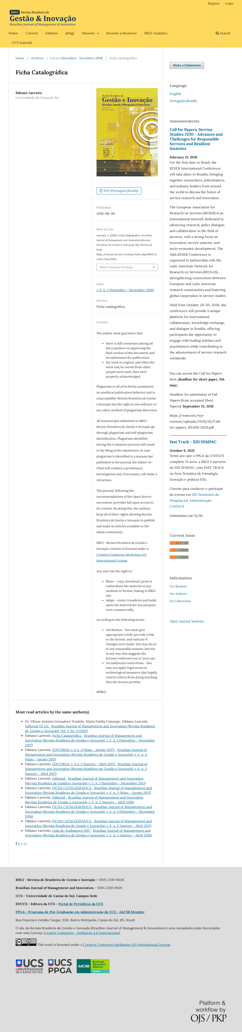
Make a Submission (187, 65)
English (175, 94)
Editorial (59, 778)
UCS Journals (22, 42)
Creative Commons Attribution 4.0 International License (126, 945)
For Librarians (180, 601)
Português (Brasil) (183, 101)
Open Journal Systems (187, 621)
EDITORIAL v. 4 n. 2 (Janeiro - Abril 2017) (84, 764)
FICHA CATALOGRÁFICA (72, 788)
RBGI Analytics (155, 33)
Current (32, 33)
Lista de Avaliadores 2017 (71, 830)
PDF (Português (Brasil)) (120, 191)
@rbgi (69, 33)
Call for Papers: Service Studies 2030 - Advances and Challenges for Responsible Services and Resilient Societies (196, 139)
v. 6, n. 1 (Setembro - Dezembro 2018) (76, 58)
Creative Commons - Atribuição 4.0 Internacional (81, 933)
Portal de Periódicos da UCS (80, 904)
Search (224, 33)
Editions (51, 33)
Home (13, 33)
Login (229, 3)
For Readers (178, 586)
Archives (37, 58)
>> (25, 843)
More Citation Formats (116, 267)
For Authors (178, 594)
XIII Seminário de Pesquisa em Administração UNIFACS (194, 500)
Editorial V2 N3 (37, 726)
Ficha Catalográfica (67, 735)
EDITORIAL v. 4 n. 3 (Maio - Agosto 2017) (83, 750)
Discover (89, 33)
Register (214, 3)
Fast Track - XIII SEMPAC (193, 441)
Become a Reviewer (121, 33)
